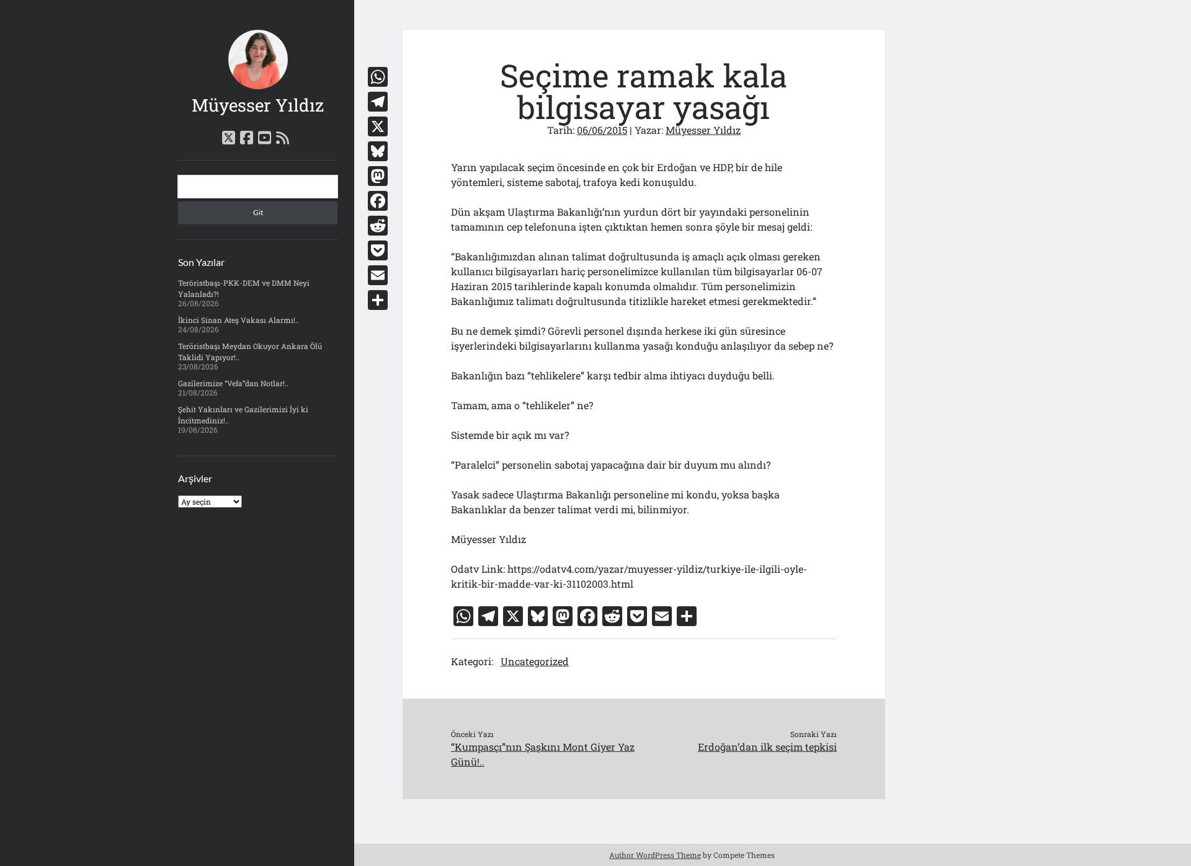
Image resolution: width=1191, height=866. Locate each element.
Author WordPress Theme (655, 855)
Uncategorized (535, 661)
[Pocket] (377, 250)
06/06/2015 (602, 129)
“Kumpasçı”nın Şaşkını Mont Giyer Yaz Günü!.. (543, 754)
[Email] (377, 275)
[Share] (377, 300)
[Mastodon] (377, 176)
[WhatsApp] (377, 76)
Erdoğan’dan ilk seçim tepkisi (767, 746)
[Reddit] (377, 225)
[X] (377, 126)
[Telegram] (377, 101)
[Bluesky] (377, 151)
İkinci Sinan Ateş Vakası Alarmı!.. (238, 320)
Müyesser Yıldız (258, 105)
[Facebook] (377, 200)
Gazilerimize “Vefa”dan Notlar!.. (233, 383)
